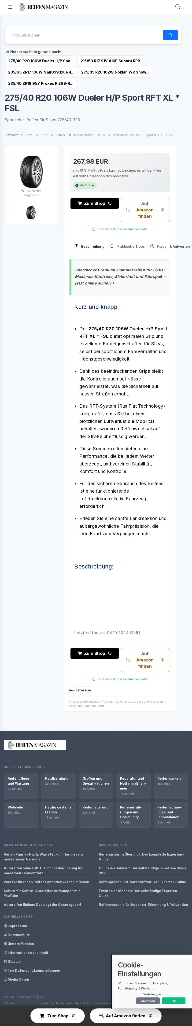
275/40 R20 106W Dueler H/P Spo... (41, 61)
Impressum (17, 926)
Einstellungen (152, 994)
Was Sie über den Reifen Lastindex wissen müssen (46, 882)
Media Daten (18, 979)
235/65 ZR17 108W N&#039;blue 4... (41, 72)
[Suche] (170, 35)
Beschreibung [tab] (92, 246)
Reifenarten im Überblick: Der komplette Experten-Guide (141, 856)
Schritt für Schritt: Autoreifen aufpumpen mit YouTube (42, 893)
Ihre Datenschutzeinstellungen (33, 970)
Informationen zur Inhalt (27, 953)
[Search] (178, 7)
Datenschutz (18, 935)
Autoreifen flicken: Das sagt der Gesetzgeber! (42, 905)
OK (174, 1001)
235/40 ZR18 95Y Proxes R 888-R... (41, 83)
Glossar (14, 961)
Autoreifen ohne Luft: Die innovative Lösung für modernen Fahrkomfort (43, 870)
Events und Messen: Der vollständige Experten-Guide (139, 893)
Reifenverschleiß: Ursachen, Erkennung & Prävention (143, 905)
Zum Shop (94, 203)
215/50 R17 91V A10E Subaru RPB (110, 61)
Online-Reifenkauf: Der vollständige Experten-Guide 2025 (142, 870)
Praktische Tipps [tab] (131, 246)
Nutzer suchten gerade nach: (35, 51)
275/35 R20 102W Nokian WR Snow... (115, 72)
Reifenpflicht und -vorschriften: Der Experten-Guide (142, 882)
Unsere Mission (20, 944)
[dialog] (152, 981)
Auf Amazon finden (145, 210)
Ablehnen (148, 1001)
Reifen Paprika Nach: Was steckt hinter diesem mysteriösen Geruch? (43, 856)
